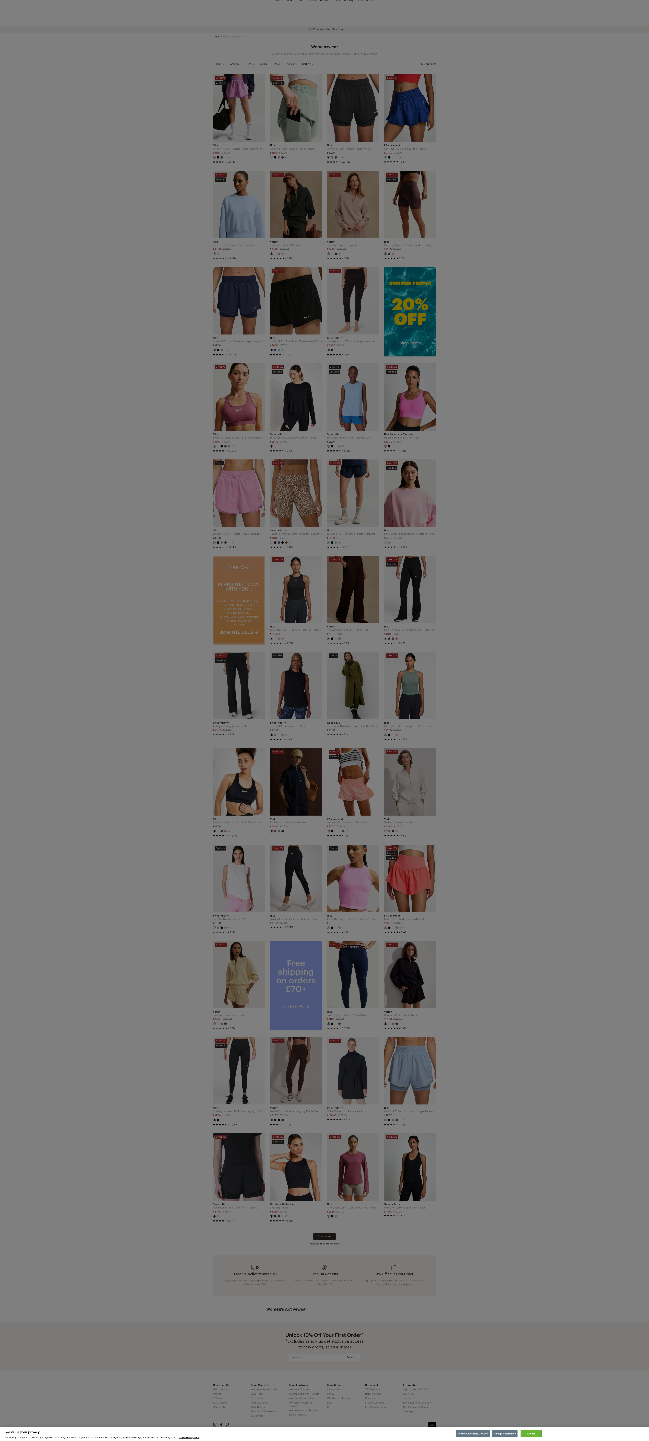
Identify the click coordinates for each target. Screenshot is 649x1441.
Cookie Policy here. (189, 1437)
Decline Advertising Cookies (473, 1433)
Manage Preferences (505, 1433)
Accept (531, 1433)
